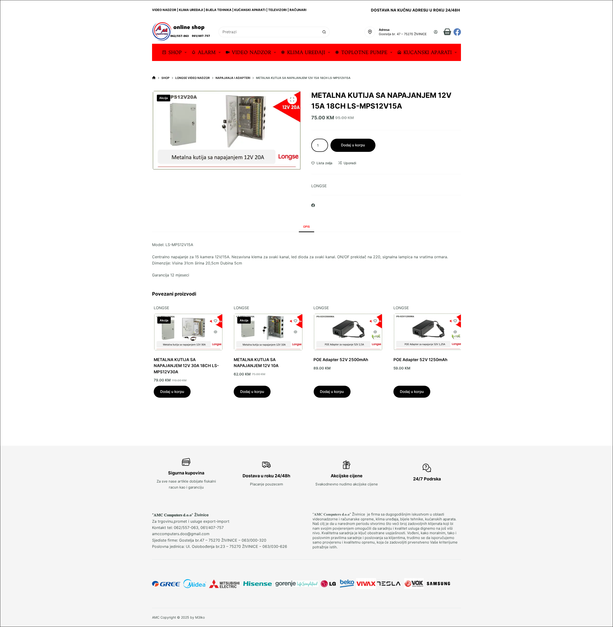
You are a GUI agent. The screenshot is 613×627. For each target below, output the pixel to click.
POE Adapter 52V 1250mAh (419, 359)
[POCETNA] (154, 78)
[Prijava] (435, 32)
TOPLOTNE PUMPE (364, 52)
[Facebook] (457, 32)
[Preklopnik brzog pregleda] (214, 332)
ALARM (207, 52)
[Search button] (324, 32)
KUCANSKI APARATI (427, 52)
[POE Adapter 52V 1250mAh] (426, 332)
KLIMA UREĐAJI (306, 52)
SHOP (175, 52)
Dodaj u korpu (353, 145)
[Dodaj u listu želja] (214, 320)
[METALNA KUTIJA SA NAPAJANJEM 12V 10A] (266, 332)
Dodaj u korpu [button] (170, 391)
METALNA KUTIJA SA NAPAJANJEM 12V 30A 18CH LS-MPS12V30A (184, 365)
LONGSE (319, 185)
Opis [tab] (306, 226)
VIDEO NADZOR (251, 52)
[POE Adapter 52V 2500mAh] (346, 332)
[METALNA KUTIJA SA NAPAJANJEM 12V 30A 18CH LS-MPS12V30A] (186, 332)
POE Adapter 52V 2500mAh (339, 359)
